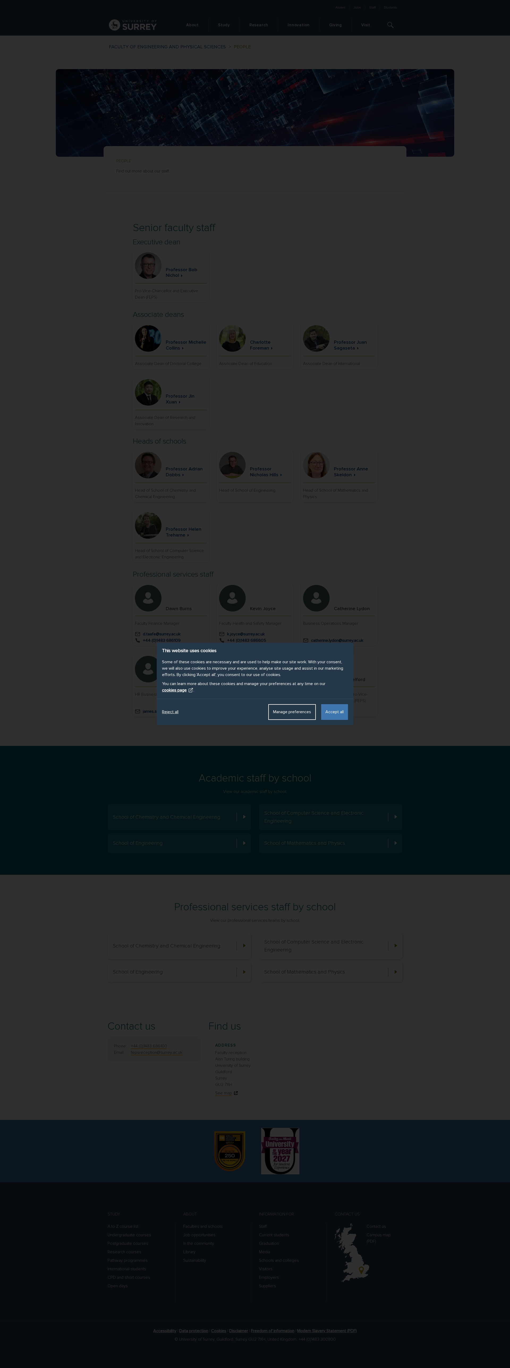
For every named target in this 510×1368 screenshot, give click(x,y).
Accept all (334, 712)
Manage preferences (292, 712)
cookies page (174, 690)
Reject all (170, 712)
